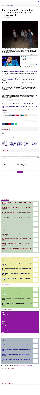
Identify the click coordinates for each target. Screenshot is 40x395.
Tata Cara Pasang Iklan (18, 365)
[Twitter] (13, 115)
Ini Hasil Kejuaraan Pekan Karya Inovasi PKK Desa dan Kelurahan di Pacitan (10, 119)
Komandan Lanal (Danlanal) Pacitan (13, 79)
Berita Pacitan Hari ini (6, 314)
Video (3, 319)
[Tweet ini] (6, 124)
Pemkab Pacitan (5, 325)
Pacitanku (4, 316)
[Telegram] (23, 115)
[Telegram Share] (12, 124)
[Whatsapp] (16, 124)
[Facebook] (10, 115)
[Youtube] (18, 115)
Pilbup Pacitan (4, 327)
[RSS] (26, 115)
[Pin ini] (9, 124)
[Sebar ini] (3, 124)
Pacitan (3, 312)
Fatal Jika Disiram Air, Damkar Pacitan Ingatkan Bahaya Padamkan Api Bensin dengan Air (6, 167)
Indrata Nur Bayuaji (5, 330)
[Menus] (38, 1)
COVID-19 (3, 332)
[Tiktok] (21, 115)
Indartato (3, 321)
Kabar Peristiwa (5, 7)
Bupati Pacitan (4, 323)
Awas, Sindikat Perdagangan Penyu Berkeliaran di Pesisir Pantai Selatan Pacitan (21, 71)
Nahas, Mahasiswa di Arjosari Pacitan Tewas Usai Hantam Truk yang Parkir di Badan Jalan (35, 141)
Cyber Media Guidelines (27, 365)
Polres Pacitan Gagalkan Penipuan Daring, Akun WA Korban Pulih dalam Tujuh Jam (25, 167)
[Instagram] (15, 115)
